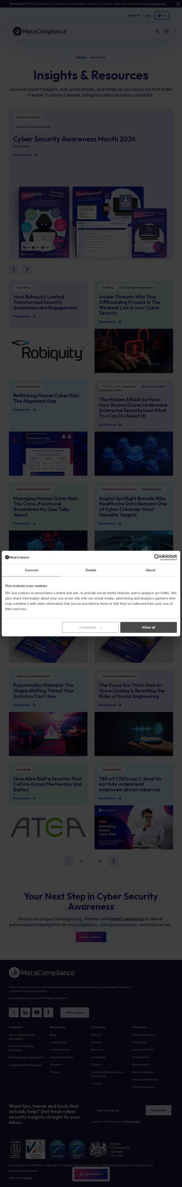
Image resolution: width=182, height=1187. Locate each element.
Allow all (148, 627)
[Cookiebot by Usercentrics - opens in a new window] (157, 557)
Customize (87, 627)
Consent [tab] (31, 570)
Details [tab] (91, 570)
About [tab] (150, 570)
